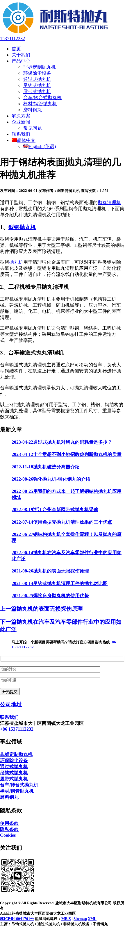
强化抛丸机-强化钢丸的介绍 (51, 479)
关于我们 (21, 54)
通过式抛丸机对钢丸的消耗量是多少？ (62, 442)
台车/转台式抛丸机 (42, 97)
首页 (16, 48)
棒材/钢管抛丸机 (40, 103)
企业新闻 (21, 121)
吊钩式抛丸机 (37, 85)
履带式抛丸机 (37, 91)
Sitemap (80, 918)
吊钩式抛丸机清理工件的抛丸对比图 (60, 583)
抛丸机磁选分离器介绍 (46, 466)
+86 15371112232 (16, 729)
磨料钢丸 (32, 109)
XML (92, 918)
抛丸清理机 (109, 202)
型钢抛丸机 (22, 227)
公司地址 (11, 704)
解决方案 (21, 115)
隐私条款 (9, 829)
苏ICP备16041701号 (17, 918)
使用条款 (9, 823)
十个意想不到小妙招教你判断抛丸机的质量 (67, 454)
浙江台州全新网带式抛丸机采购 (55, 509)
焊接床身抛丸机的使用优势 (50, 595)
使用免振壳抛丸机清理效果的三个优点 (62, 522)
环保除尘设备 (37, 73)
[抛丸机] (55, 33)
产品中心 (21, 60)
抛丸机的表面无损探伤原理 (50, 570)
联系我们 (21, 134)
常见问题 (32, 128)
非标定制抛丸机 (39, 67)
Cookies (8, 835)
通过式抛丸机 (37, 79)
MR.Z (66, 918)
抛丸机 (16, 262)
